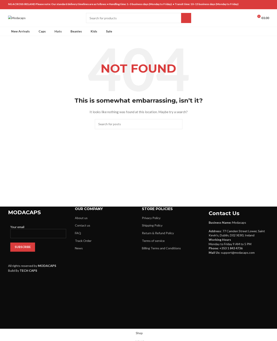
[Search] (241, 18)
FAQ (78, 233)
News (79, 248)
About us (81, 218)
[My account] (233, 18)
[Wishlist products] (249, 18)
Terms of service (153, 241)
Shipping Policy (152, 225)
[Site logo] (17, 18)
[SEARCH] (186, 18)
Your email (17, 227)
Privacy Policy (151, 218)
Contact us (82, 225)
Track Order (83, 241)
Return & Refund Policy (158, 233)
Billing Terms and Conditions (161, 248)
